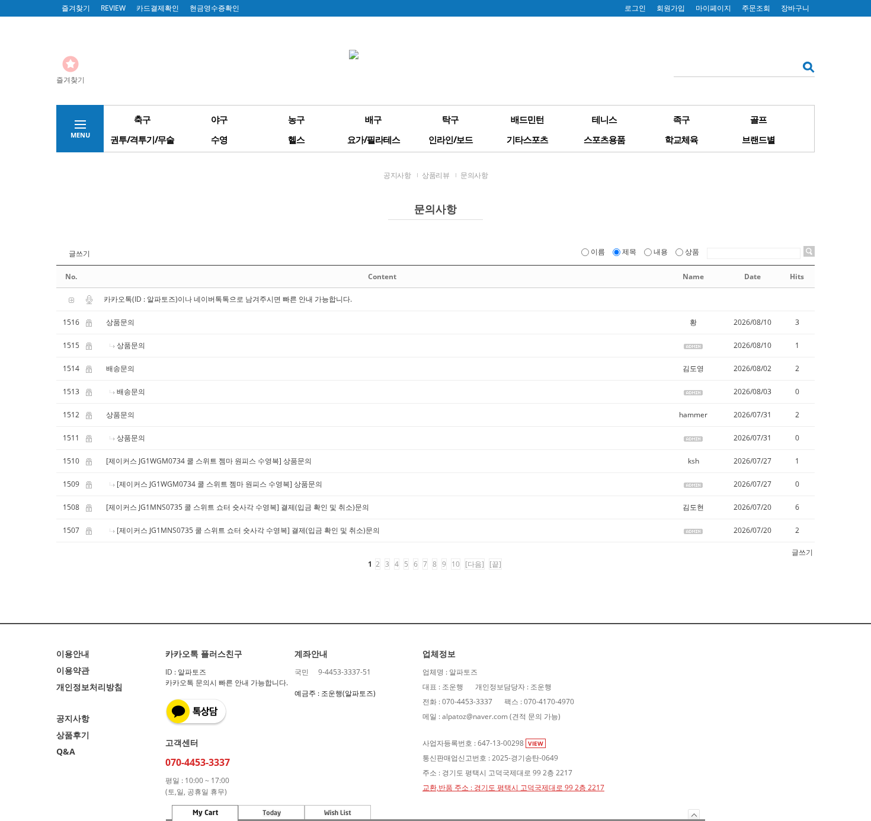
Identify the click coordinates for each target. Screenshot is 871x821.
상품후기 (72, 734)
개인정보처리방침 (89, 686)
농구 (296, 119)
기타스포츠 (527, 139)
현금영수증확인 (214, 8)
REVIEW (113, 8)
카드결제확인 (157, 8)
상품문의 (120, 322)
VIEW (535, 743)
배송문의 (120, 368)
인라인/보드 (450, 139)
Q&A (65, 751)
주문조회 (756, 8)
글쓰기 (79, 254)
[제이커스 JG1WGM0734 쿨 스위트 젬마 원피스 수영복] (193, 461)
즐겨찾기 (76, 8)
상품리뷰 (435, 175)
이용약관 (72, 670)
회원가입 (671, 8)
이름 (598, 252)
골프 (758, 119)
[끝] (495, 564)
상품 (692, 252)
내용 (661, 252)
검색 (805, 66)
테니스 (604, 119)
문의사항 (474, 175)
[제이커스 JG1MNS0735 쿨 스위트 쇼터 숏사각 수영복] (192, 507)
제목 (629, 252)
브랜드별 (758, 139)
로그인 (635, 8)
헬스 (296, 139)
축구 (142, 119)
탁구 (450, 119)
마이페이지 (713, 8)
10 (455, 564)
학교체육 (681, 139)
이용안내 (72, 653)
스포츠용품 (604, 139)
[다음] (474, 564)
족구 (681, 119)
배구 (373, 119)
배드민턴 (527, 119)
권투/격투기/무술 (142, 139)
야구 (219, 119)
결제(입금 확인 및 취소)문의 (325, 507)
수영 (219, 139)
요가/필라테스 (373, 139)
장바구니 (795, 8)
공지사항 (397, 175)
